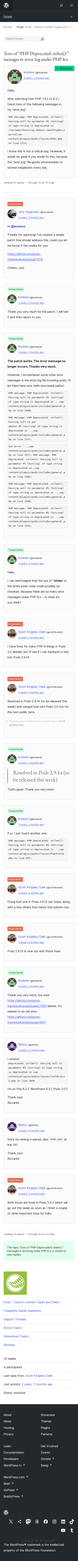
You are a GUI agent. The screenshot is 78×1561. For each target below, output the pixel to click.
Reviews (9, 1345)
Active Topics (13, 1328)
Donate (47, 1459)
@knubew (18, 226)
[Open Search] (61, 5)
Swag (46, 1465)
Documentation (14, 1452)
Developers (11, 1459)
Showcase (48, 1415)
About (8, 1415)
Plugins (45, 1428)
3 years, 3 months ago (36, 78)
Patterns (46, 1434)
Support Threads (15, 1319)
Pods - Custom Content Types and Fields (50, 26)
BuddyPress (13, 1496)
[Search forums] (42, 39)
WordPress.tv (14, 1465)
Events (45, 1452)
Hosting (9, 1428)
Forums (8, 16)
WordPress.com (16, 1477)
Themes (46, 1421)
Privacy (9, 1434)
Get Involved (49, 1446)
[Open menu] (72, 5)
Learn (7, 1446)
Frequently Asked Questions (22, 1311)
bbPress (11, 1490)
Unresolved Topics (16, 1336)
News (7, 1421)
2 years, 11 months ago (31, 1050)
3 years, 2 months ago (31, 986)
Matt (9, 1483)
